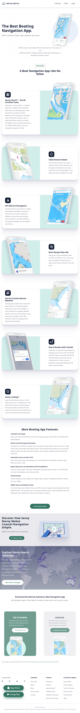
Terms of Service (69, 688)
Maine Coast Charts (40, 662)
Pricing (48, 685)
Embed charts (50, 691)
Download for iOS (20, 630)
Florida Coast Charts (53, 662)
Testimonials (35, 691)
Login (73, 3)
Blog (32, 688)
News (32, 685)
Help (65, 698)
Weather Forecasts (52, 695)
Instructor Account (52, 698)
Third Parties (68, 695)
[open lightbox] (58, 529)
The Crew (34, 682)
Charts (66, 3)
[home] (13, 3)
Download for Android (59, 630)
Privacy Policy (68, 691)
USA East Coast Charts (29, 662)
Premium (58, 3)
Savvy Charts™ (51, 688)
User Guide (67, 682)
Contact (33, 695)
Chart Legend (68, 685)
